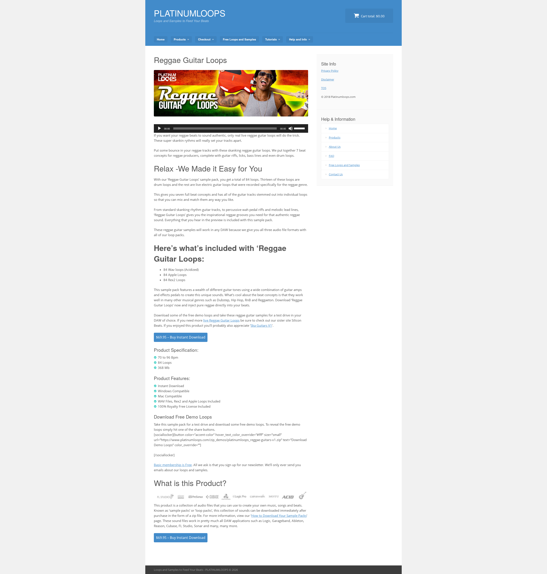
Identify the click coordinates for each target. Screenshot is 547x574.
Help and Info (298, 39)
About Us (335, 147)
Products (180, 39)
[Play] (159, 128)
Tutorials (271, 39)
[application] (231, 128)
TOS (323, 88)
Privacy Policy (329, 71)
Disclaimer (327, 79)
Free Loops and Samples (239, 39)
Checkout (204, 39)
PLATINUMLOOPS (189, 13)
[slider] (300, 128)
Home (161, 39)
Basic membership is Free (173, 465)
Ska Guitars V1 (261, 325)
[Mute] (290, 128)
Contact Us (336, 174)
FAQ (331, 156)
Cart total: (372, 16)
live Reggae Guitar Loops (221, 320)
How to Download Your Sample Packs (279, 515)
